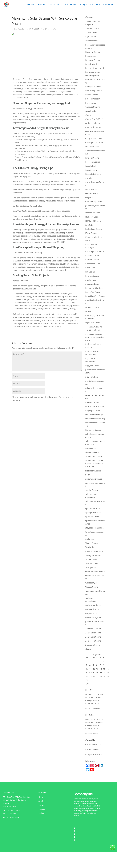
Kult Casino (90, 267)
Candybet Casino (92, 107)
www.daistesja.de (93, 617)
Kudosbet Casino (92, 263)
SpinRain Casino (92, 516)
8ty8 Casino (90, 36)
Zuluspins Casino (92, 645)
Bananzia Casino (92, 52)
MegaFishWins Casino (95, 296)
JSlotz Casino (91, 233)
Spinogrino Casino (93, 512)
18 (90, 672)
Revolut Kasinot (92, 402)
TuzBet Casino (91, 559)
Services (54, 5)
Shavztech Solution (21, 29)
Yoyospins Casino (93, 628)
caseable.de (90, 111)
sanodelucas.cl (91, 448)
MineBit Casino (92, 307)
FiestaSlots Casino (93, 174)
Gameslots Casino (93, 193)
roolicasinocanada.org (95, 418)
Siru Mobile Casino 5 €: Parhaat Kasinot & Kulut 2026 (94, 463)
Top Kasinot (90, 547)
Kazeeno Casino (92, 255)
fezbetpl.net (90, 166)
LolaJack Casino (92, 276)
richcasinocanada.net (94, 406)
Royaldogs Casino (93, 430)
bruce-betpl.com (92, 98)
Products (71, 5)
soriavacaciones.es (93, 479)
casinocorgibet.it (92, 123)
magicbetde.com (92, 284)
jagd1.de (89, 225)
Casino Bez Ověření (93, 119)
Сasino (88, 649)
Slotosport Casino (93, 470)
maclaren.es (90, 280)
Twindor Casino (92, 563)
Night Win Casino (92, 322)
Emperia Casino (92, 158)
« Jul (87, 683)
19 (94, 672)
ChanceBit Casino (93, 127)
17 (87, 672)
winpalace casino (92, 613)
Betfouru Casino (92, 60)
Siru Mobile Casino (93, 456)
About (41, 5)
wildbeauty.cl (91, 582)
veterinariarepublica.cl (95, 571)
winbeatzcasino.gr (93, 605)
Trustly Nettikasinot (94, 555)
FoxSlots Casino (92, 189)
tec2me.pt (89, 539)
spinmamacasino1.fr (94, 508)
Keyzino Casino (92, 259)
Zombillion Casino (93, 640)
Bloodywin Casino (93, 86)
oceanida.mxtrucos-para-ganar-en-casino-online (95, 337)
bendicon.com (91, 56)
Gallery (95, 5)
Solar (43, 29)
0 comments (51, 29)
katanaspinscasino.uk (94, 251)
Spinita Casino (91, 490)
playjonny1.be (91, 377)
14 (101, 668)
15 (104, 668)
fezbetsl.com (91, 170)
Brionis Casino (91, 94)
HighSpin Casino (92, 216)
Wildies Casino (91, 587)
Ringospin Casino (92, 410)
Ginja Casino (90, 197)
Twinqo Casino (91, 567)
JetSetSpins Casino (93, 229)
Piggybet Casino (92, 365)
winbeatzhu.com (92, 609)
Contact (108, 5)
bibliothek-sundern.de (95, 68)
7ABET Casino (91, 32)
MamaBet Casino (92, 292)
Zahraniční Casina (93, 632)
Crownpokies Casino (94, 142)
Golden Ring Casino (93, 201)
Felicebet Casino (92, 161)
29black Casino (92, 28)
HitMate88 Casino (93, 221)
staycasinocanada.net (94, 527)
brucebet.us (90, 103)
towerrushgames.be (94, 551)
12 (94, 668)
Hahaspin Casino (92, 212)
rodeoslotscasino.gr (94, 414)
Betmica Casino (92, 64)
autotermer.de (91, 40)
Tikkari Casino (91, 543)
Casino (88, 115)
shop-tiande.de (92, 452)
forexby (88, 178)
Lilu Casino (90, 271)
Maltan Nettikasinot (94, 288)
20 (97, 672)
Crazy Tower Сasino (94, 138)
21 (101, 672)
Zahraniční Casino (93, 636)
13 (97, 668)
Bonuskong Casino (93, 90)
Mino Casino (90, 311)
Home (31, 5)
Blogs (83, 5)
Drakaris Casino (92, 146)
